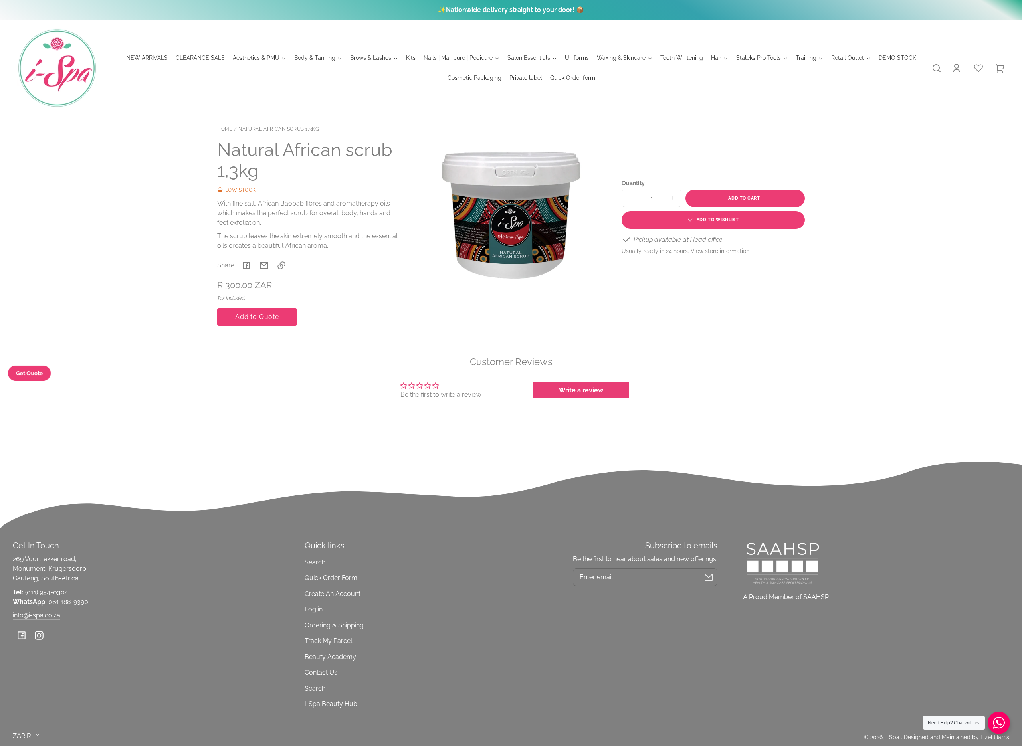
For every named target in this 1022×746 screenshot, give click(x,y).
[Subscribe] (708, 577)
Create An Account (332, 594)
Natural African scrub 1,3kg (278, 129)
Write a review (581, 390)
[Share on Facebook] (246, 265)
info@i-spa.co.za (36, 615)
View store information (720, 250)
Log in (314, 609)
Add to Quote (257, 317)
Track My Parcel (328, 641)
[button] (936, 68)
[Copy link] (281, 265)
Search (315, 562)
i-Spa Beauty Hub (331, 704)
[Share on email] (264, 265)
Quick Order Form (331, 578)
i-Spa (893, 737)
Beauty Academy (330, 657)
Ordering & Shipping (334, 625)
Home (224, 129)
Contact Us (321, 672)
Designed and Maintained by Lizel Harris (956, 737)
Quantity (633, 183)
